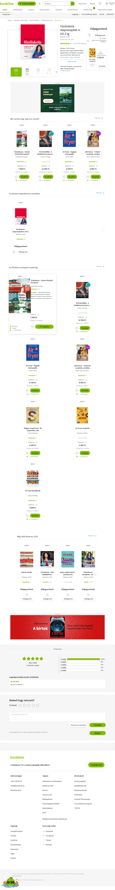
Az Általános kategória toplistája (23, 267)
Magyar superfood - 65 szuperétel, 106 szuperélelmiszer (33, 429)
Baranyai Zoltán (82, 433)
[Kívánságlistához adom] (89, 35)
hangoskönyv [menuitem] (45, 10)
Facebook (49, 831)
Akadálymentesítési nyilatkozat (54, 819)
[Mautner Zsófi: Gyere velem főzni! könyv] (67, 559)
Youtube (49, 845)
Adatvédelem (47, 808)
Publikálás (98, 725)
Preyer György (46, 157)
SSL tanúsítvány (17, 876)
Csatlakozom (96, 765)
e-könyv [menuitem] (31, 10)
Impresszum (47, 795)
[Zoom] (44, 56)
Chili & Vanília (26, 572)
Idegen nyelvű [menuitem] (72, 10)
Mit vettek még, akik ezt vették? (25, 119)
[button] (56, 72)
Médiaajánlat (47, 799)
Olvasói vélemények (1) (79, 43)
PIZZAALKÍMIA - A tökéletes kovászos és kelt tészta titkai (45, 153)
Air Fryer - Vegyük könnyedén (69, 153)
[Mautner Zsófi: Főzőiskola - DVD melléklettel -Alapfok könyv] (47, 559)
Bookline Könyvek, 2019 (67, 39)
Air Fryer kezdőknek (32, 491)
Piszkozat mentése (78, 725)
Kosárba (102, 66)
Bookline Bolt (16, 790)
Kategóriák (6, 14)
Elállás (13, 858)
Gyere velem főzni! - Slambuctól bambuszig (67, 573)
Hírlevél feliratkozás (82, 799)
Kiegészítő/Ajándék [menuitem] (105, 10)
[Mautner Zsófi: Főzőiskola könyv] (33, 41)
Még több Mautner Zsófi (27, 536)
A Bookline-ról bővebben (52, 781)
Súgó (12, 853)
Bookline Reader (80, 790)
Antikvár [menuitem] (58, 10)
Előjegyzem (100, 35)
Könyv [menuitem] (5, 10)
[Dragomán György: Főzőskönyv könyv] (22, 139)
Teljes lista (98, 118)
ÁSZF (44, 812)
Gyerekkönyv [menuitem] (18, 10)
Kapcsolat (14, 849)
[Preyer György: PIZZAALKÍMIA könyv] (45, 139)
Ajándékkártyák (80, 786)
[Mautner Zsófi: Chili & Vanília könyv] (26, 559)
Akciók (102, 14)
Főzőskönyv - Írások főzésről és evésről (22, 153)
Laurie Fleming (33, 496)
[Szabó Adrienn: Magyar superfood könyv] (32, 415)
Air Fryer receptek (82, 428)
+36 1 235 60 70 (16, 781)
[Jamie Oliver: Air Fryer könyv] (69, 139)
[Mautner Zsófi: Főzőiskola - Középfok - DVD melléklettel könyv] (88, 559)
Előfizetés (110, 14)
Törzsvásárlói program (89, 14)
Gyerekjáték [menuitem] (89, 9)
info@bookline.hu (17, 786)
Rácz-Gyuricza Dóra (93, 157)
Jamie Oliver (69, 157)
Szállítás (14, 840)
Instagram (50, 836)
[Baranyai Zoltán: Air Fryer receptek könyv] (82, 415)
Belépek (92, 3)
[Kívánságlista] (100, 3)
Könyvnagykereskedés (50, 804)
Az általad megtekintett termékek (24, 193)
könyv (22, 125)
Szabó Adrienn (33, 433)
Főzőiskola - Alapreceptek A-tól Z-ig (20, 230)
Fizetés (13, 836)
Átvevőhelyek (16, 845)
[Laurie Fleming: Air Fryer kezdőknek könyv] (32, 478)
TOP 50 (77, 808)
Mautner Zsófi (20, 234)
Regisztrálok (82, 3)
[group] (16, 72)
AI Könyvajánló (28, 3)
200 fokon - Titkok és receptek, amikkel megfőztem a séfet (93, 153)
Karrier (45, 790)
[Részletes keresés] (40, 4)
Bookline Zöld (47, 786)
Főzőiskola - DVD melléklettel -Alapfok (47, 573)
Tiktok (48, 840)
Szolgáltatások (16, 831)
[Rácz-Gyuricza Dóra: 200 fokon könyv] (93, 139)
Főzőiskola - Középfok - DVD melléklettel (88, 573)
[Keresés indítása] (73, 4)
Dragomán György (22, 157)
